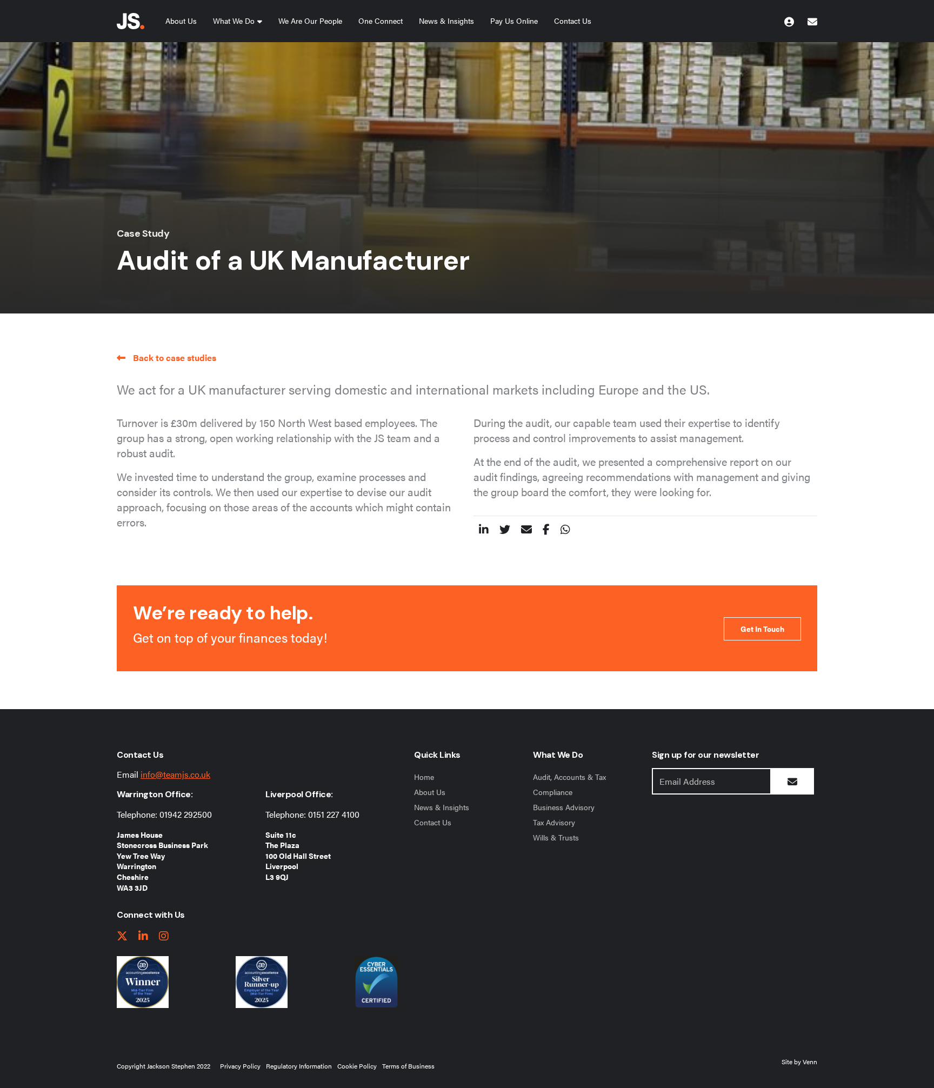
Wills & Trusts (556, 837)
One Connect (380, 20)
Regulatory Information (299, 1066)
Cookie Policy (357, 1066)
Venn (810, 1061)
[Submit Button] (792, 781)
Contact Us (572, 20)
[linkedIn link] (143, 936)
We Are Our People (310, 20)
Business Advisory (564, 807)
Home (424, 776)
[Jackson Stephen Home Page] (130, 21)
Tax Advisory (554, 822)
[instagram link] (164, 936)
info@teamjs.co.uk (175, 774)
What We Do (234, 20)
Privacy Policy (240, 1066)
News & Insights (446, 20)
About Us (181, 20)
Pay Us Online (514, 20)
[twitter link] (122, 936)
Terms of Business (408, 1066)
